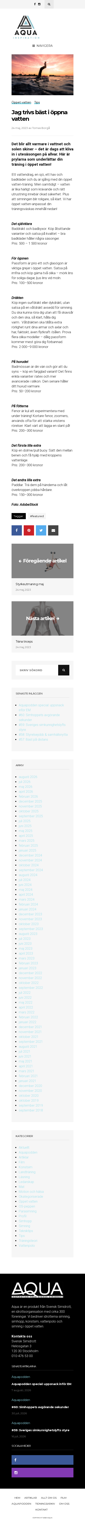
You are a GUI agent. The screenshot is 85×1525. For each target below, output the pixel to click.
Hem (17, 1497)
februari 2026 (28, 796)
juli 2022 (25, 993)
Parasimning (28, 1211)
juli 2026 (25, 782)
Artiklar (24, 1157)
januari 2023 (27, 968)
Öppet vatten (28, 1201)
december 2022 (30, 973)
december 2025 (30, 801)
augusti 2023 (28, 934)
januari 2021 (27, 1081)
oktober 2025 (29, 811)
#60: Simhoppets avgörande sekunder (40, 1407)
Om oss (64, 1503)
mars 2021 (26, 1071)
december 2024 (30, 855)
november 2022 (30, 978)
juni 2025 (25, 826)
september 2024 (31, 870)
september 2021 (31, 1042)
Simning (24, 1226)
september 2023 (31, 929)
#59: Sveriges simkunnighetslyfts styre (40, 1430)
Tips (22, 1236)
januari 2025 (27, 850)
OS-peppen (27, 1206)
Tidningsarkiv (45, 1503)
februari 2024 (28, 904)
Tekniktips (26, 1231)
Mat (21, 1187)
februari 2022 (28, 1017)
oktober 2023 (29, 924)
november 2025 (30, 806)
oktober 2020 (29, 1096)
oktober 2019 (29, 1100)
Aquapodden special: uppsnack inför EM (41, 1384)
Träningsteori (28, 1241)
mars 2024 (26, 899)
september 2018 (31, 1110)
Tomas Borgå (41, 128)
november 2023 (30, 919)
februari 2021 (28, 1076)
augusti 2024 (28, 875)
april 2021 (26, 1066)
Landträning (27, 1172)
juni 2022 (25, 998)
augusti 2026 (28, 777)
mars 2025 (26, 841)
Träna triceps (24, 641)
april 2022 (26, 1007)
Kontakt (41, 1509)
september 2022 (31, 988)
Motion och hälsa (31, 1192)
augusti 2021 (28, 1047)
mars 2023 (26, 958)
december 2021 (30, 1027)
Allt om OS (49, 1497)
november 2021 (30, 1032)
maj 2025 (25, 831)
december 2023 (30, 914)
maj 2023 (25, 948)
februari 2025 (28, 845)
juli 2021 (25, 1051)
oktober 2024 (29, 865)
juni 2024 (25, 885)
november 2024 (30, 860)
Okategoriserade (31, 1197)
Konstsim (25, 1167)
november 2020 (30, 1091)
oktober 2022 (29, 983)
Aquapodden (28, 1152)
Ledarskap (26, 1182)
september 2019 (31, 1105)
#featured (37, 516)
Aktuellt (24, 1147)
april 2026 (26, 792)
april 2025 (26, 836)
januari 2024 (27, 909)
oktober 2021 (29, 1037)
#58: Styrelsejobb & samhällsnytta (43, 735)
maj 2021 (25, 1061)
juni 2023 (25, 944)
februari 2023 (28, 963)
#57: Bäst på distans (33, 739)
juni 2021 (25, 1056)
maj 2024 (25, 890)
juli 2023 (25, 939)
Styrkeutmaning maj (30, 584)
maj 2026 (25, 787)
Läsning (24, 1177)
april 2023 (26, 953)
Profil (22, 1216)
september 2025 (31, 816)
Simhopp (25, 1221)
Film (22, 1162)
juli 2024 (25, 880)
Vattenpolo (27, 1246)
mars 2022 (26, 1012)
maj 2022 (25, 1002)
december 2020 (30, 1086)
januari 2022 (27, 1022)
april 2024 (26, 895)
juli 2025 (25, 821)
